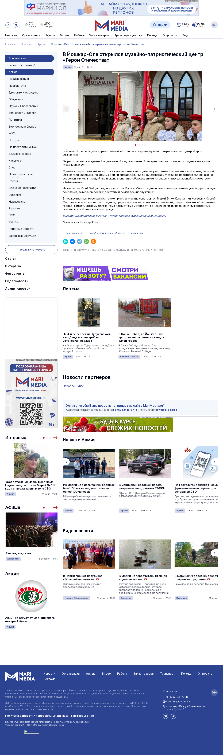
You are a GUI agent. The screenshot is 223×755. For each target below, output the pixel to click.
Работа (79, 35)
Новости (11, 35)
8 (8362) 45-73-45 (177, 696)
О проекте (205, 673)
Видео (64, 35)
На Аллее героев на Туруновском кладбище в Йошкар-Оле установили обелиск (86, 337)
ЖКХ (12, 133)
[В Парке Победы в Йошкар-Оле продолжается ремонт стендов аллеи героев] (144, 312)
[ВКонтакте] (72, 241)
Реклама (49, 679)
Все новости (17, 58)
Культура (15, 160)
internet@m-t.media (178, 701)
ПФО (12, 215)
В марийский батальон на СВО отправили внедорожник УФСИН (141, 486)
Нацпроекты (17, 201)
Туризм (13, 222)
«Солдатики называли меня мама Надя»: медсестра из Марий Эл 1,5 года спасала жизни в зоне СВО (30, 485)
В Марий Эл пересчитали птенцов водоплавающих (142, 577)
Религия (14, 208)
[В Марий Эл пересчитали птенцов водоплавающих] (144, 554)
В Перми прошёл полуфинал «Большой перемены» (82, 577)
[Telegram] (79, 241)
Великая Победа (20, 153)
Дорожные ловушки (22, 235)
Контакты (170, 691)
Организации (71, 673)
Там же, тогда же (18, 553)
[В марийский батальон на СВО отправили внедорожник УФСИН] (144, 463)
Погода (14, 140)
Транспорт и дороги (22, 113)
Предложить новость (31, 249)
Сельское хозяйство (23, 188)
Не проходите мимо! (23, 147)
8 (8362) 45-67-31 (126, 409)
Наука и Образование (23, 106)
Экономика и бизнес (22, 126)
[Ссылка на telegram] (15, 25)
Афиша (12, 507)
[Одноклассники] (93, 241)
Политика (15, 119)
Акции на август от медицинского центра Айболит (30, 619)
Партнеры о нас (82, 715)
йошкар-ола (136, 233)
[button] (55, 437)
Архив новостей (17, 288)
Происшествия (19, 78)
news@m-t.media (166, 409)
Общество (16, 99)
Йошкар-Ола (17, 85)
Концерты (13, 558)
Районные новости (21, 228)
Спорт (13, 167)
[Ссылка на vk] (7, 25)
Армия (13, 72)
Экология (15, 195)
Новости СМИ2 (73, 386)
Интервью (13, 266)
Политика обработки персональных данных (36, 715)
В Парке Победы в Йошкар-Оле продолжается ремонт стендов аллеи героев (141, 337)
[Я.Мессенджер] (65, 241)
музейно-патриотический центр (107, 233)
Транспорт (167, 673)
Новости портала (21, 174)
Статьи (11, 258)
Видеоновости (16, 281)
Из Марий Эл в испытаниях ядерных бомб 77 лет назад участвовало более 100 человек (88, 488)
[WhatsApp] (86, 241)
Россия (13, 181)
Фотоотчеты (15, 273)
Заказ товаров (143, 673)
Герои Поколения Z (22, 65)
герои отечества (74, 233)
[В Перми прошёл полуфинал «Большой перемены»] (89, 554)
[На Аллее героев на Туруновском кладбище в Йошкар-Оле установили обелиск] (89, 312)
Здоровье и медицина (24, 92)
